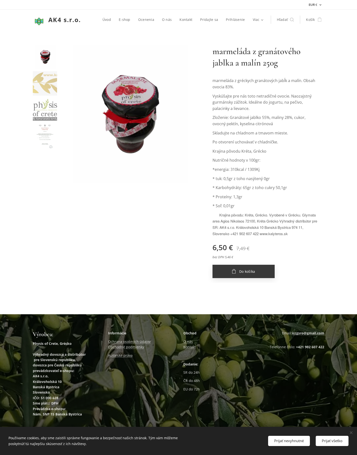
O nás (188, 341)
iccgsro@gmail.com (308, 333)
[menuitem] (108, 20)
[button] (285, 20)
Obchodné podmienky (126, 347)
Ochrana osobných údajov (129, 341)
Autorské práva (120, 355)
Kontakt (189, 347)
